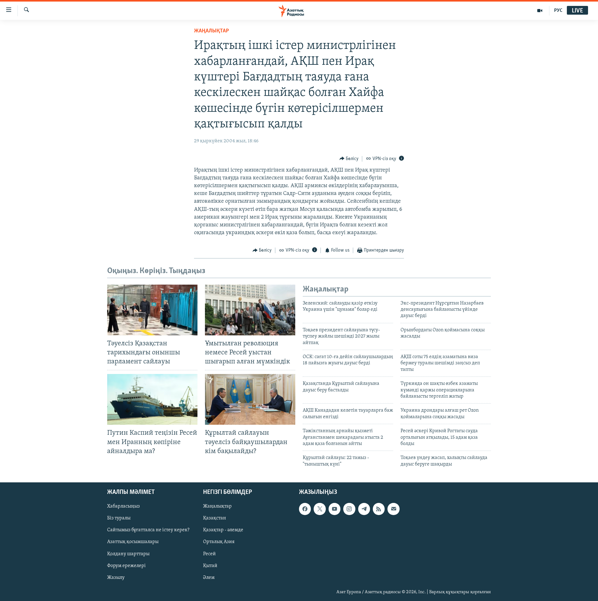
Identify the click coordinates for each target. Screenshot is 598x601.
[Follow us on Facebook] (305, 509)
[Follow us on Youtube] (334, 509)
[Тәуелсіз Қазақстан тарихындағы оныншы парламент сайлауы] (152, 310)
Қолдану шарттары (128, 553)
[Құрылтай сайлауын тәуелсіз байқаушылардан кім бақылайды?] (250, 399)
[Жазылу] (393, 509)
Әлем (209, 577)
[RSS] (379, 509)
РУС (558, 10)
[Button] (349, 159)
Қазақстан (214, 518)
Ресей (209, 553)
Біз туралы (119, 518)
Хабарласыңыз (123, 506)
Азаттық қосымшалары (133, 542)
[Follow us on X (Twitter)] (319, 509)
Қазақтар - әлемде (223, 530)
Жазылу (116, 577)
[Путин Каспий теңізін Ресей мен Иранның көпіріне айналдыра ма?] (152, 399)
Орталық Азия (219, 542)
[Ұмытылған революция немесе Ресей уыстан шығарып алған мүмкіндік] (250, 310)
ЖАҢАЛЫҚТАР (211, 31)
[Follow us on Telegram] (364, 509)
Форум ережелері (126, 565)
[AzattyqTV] (539, 10)
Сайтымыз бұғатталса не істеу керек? (148, 530)
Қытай (210, 565)
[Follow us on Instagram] (349, 509)
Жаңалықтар (217, 506)
